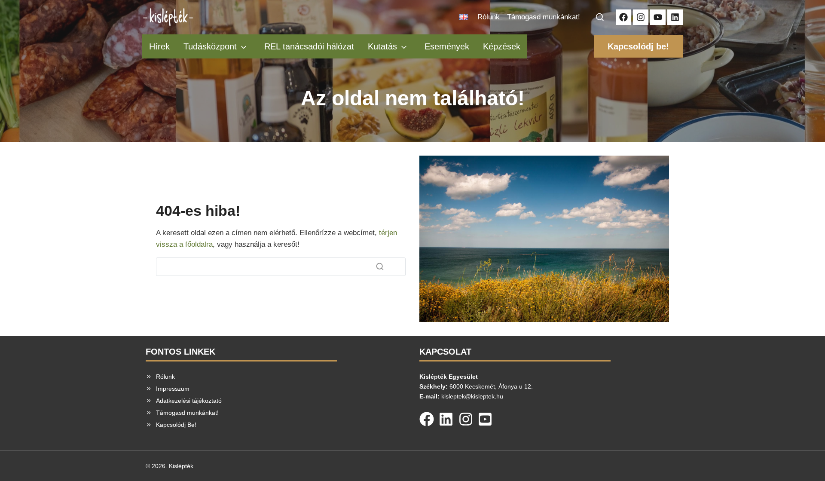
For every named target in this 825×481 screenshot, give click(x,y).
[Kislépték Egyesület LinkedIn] (675, 17)
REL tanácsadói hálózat (309, 46)
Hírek (159, 46)
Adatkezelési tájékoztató (189, 400)
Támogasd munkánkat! (543, 17)
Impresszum (172, 388)
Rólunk (488, 17)
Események (447, 46)
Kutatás (382, 46)
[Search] (379, 266)
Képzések (501, 46)
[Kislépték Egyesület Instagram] (640, 17)
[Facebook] (426, 417)
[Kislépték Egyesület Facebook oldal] (623, 17)
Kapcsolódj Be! (176, 424)
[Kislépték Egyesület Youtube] (658, 17)
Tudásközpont (210, 46)
